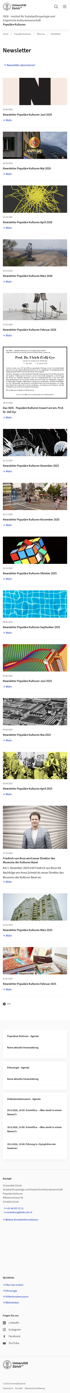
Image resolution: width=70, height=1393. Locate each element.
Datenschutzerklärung (35, 1388)
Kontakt (19, 1388)
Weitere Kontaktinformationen (21, 1220)
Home (5, 34)
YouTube (14, 1343)
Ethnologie (11, 1291)
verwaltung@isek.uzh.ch (19, 1212)
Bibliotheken (12, 1303)
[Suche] (56, 6)
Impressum (8, 1388)
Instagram (15, 1330)
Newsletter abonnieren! (21, 65)
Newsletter (56, 34)
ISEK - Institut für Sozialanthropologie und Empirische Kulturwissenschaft (29, 18)
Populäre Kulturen (14, 25)
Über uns (41, 34)
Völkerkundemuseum (17, 1297)
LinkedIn (14, 1323)
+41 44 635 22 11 (15, 1208)
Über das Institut (14, 1285)
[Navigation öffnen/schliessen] (64, 6)
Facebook (14, 1336)
